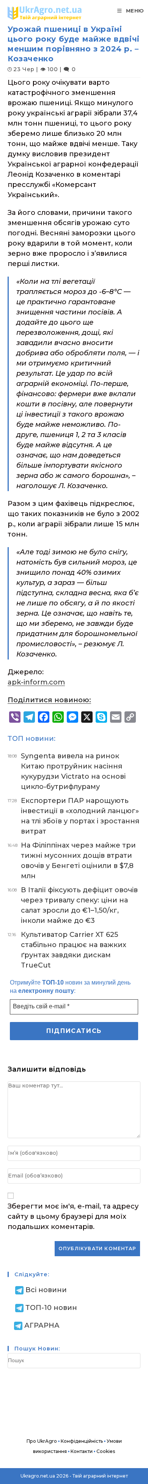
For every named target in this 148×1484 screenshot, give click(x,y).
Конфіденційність (82, 1441)
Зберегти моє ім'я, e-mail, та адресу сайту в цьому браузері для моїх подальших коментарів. (73, 1216)
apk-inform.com (36, 682)
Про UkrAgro (42, 1441)
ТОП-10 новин (51, 1308)
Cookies (105, 1451)
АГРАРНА (42, 1325)
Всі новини (46, 1290)
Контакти (82, 1451)
